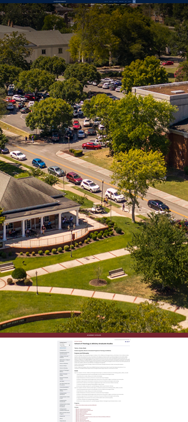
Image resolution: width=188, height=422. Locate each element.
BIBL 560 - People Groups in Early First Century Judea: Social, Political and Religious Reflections (93, 416)
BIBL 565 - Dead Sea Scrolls (81, 419)
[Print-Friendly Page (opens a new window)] (128, 341)
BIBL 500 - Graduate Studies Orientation (83, 409)
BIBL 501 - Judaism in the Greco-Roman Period (84, 410)
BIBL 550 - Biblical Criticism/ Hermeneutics (83, 414)
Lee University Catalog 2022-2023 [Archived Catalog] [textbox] (122, 339)
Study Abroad (63, 420)
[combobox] (122, 339)
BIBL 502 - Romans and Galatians (82, 411)
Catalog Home (63, 350)
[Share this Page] (126, 341)
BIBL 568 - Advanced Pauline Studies (82, 420)
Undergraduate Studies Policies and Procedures (65, 405)
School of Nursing (63, 368)
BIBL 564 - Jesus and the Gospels (82, 417)
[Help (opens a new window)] (129, 341)
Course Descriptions (64, 387)
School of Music (63, 365)
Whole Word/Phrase (63, 346)
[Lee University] (59, 1)
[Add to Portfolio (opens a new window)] (125, 341)
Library (61, 418)
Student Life (62, 416)
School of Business (64, 363)
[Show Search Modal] (134, 1)
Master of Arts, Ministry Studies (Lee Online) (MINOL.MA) (86, 405)
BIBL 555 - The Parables (80, 415)
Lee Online (62, 381)
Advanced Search (63, 347)
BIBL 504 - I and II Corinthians (81, 412)
